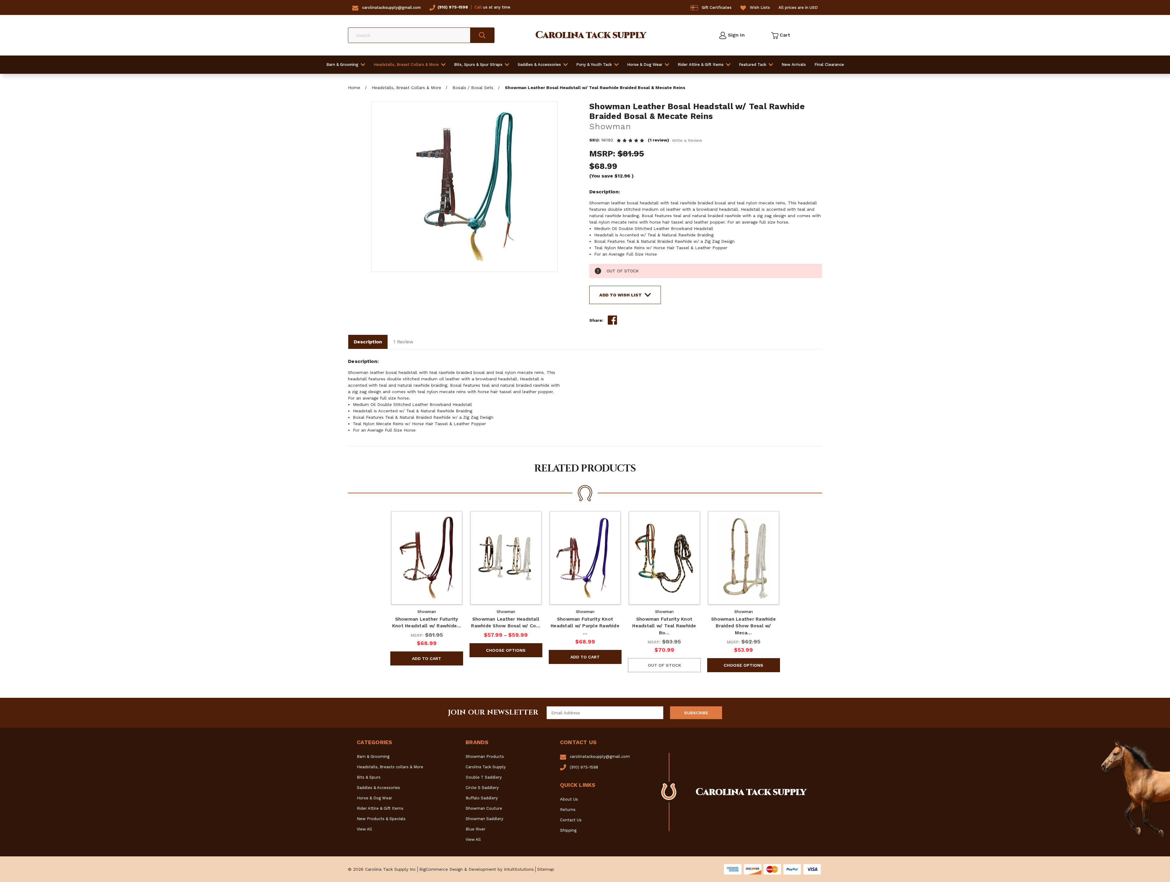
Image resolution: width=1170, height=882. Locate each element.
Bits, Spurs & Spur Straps (478, 64)
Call (478, 7)
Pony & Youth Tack (594, 64)
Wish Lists (760, 7)
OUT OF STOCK (664, 665)
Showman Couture (484, 808)
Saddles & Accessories (539, 64)
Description (368, 342)
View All (364, 829)
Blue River (475, 829)
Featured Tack (752, 64)
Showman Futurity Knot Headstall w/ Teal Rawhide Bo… (664, 626)
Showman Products (485, 756)
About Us (569, 799)
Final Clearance (829, 64)
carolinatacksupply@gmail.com (391, 7)
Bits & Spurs (369, 777)
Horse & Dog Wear (644, 64)
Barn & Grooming (342, 64)
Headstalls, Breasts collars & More (390, 767)
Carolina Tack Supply (486, 767)
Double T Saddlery (484, 777)
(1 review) (659, 140)
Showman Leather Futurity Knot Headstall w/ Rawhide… (426, 622)
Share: (596, 320)
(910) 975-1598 (453, 7)
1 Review (403, 342)
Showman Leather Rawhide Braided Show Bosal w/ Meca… (743, 626)
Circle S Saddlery (482, 787)
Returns (568, 809)
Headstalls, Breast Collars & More (406, 64)
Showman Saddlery (484, 818)
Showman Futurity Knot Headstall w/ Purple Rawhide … (585, 626)
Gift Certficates (717, 7)
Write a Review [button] (687, 140)
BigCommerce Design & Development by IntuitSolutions (476, 869)
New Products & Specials (381, 818)
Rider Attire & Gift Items (701, 64)
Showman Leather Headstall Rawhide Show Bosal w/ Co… (505, 622)
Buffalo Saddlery (482, 798)
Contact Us (571, 820)
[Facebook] (612, 320)
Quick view (426, 557)
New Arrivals (794, 64)
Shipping (568, 830)
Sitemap (545, 869)
